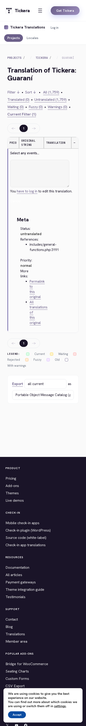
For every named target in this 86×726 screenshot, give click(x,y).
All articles (14, 574)
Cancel (15, 201)
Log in (54, 28)
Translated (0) (18, 99)
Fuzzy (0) (36, 106)
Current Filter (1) (21, 114)
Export (17, 384)
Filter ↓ (13, 92)
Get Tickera (65, 10)
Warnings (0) (57, 106)
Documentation (17, 567)
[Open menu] (40, 11)
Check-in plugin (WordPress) (28, 530)
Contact (12, 619)
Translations (15, 634)
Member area (16, 641)
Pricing (11, 478)
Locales (32, 38)
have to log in (27, 191)
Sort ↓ (30, 92)
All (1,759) (51, 92)
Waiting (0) (15, 106)
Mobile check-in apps (22, 523)
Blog (9, 626)
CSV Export (15, 686)
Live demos (15, 500)
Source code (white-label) (26, 537)
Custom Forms (17, 678)
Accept (17, 715)
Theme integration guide (25, 589)
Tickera (42, 58)
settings (60, 706)
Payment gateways (21, 582)
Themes (12, 493)
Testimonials (15, 596)
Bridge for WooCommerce (27, 663)
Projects (13, 38)
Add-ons (12, 485)
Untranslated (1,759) (50, 99)
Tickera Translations (27, 27)
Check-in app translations (26, 545)
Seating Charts (17, 671)
